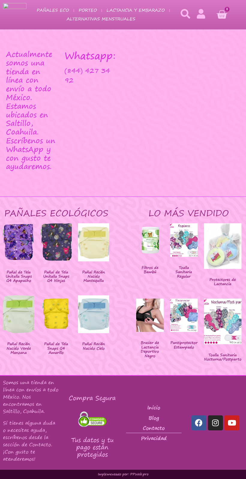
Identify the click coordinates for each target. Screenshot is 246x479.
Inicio (153, 407)
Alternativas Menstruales (101, 19)
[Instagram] (215, 422)
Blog (153, 418)
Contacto (154, 428)
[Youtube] (231, 422)
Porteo (88, 10)
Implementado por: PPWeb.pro (123, 474)
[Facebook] (198, 422)
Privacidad (154, 438)
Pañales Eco (53, 10)
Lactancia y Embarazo (135, 10)
